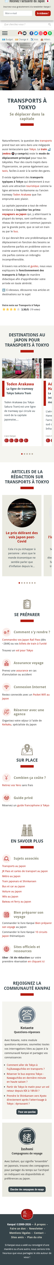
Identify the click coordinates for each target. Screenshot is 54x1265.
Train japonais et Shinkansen (19, 881)
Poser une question (27, 1112)
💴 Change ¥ (21, 39)
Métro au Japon (11, 876)
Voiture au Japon (12, 891)
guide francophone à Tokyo (33, 805)
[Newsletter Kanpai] (24, 33)
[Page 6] (32, 583)
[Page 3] (27, 454)
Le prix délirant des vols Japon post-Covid (22, 537)
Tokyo (32, 149)
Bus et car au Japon (13, 886)
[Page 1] (22, 454)
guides (34, 266)
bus (16, 231)
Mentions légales (20, 1232)
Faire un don (18, 1228)
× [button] (50, 4)
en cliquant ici (36, 961)
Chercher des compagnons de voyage (27, 1189)
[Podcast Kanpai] (50, 33)
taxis (5, 170)
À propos (40, 1224)
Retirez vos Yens (11, 785)
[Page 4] (29, 454)
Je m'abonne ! (43, 22)
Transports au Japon (14, 866)
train (44, 149)
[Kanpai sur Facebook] (31, 33)
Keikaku (6, 724)
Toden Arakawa (22, 194)
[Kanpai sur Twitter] (36, 33)
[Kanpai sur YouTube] (45, 33)
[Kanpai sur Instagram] (41, 33)
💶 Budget (7, 39)
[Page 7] (35, 583)
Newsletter (36, 1228)
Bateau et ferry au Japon (16, 901)
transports (46, 140)
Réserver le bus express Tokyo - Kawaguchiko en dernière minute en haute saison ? (26, 1077)
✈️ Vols (34, 39)
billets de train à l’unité (33, 643)
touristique (32, 186)
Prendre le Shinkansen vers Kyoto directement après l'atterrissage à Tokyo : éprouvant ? (27, 1099)
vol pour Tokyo (24, 650)
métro (7, 153)
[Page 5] (32, 454)
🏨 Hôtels (45, 39)
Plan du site (34, 1237)
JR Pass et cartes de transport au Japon (25, 871)
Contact (38, 1232)
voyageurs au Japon (14, 214)
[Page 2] (24, 454)
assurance (22, 670)
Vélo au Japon (10, 896)
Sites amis (17, 1237)
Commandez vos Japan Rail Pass (21, 639)
